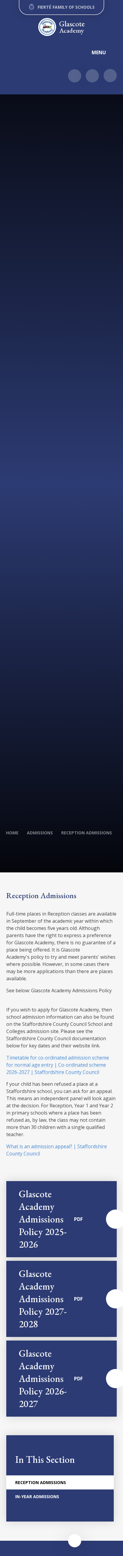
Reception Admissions (86, 833)
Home (12, 833)
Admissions (40, 833)
